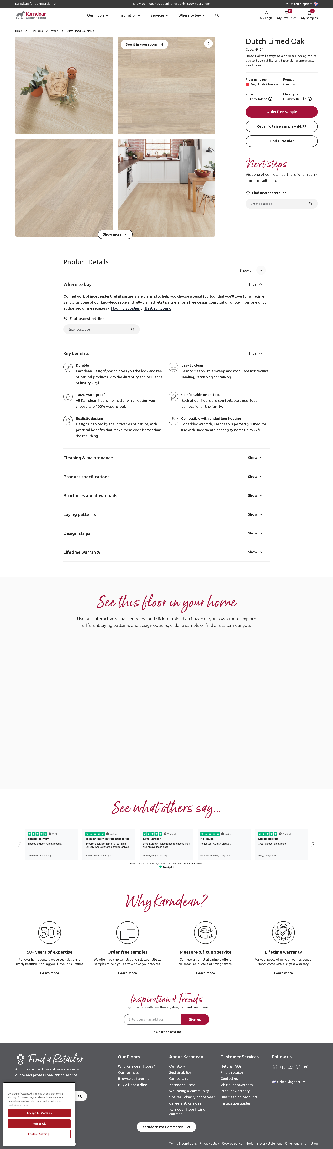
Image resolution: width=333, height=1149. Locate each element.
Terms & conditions (183, 1143)
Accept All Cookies (39, 1113)
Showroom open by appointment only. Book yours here (171, 3)
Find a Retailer (282, 141)
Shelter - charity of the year (192, 1097)
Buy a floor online (132, 1085)
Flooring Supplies (125, 308)
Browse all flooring (134, 1078)
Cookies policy (232, 1143)
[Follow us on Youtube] (306, 1067)
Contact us (229, 1078)
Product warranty (235, 1091)
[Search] (311, 203)
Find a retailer (231, 1072)
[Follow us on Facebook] (283, 1067)
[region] (39, 1114)
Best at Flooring (157, 308)
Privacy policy (209, 1143)
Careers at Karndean (186, 1103)
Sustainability (180, 1072)
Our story (177, 1066)
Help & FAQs (231, 1066)
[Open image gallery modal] (64, 85)
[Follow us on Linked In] (275, 1067)
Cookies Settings (39, 1134)
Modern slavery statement (263, 1143)
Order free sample (282, 112)
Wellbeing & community (189, 1091)
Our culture (178, 1078)
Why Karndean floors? (136, 1066)
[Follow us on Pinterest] (298, 1067)
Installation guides (235, 1103)
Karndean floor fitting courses (187, 1111)
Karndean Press (182, 1085)
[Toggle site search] (217, 15)
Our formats (128, 1072)
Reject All (39, 1123)
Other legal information (301, 1143)
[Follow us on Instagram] (290, 1067)
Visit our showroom (236, 1085)
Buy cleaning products (238, 1097)
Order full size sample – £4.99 (281, 126)
